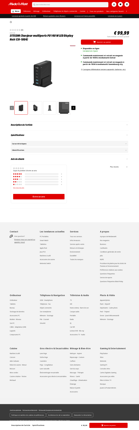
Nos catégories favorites (115, 11)
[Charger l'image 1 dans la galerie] (21, 108)
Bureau (12, 308)
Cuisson (12, 357)
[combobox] (70, 4)
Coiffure (72, 361)
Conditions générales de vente (110, 252)
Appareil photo (105, 300)
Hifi (71, 304)
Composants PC (15, 335)
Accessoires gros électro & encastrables (53, 376)
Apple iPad (43, 248)
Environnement (75, 252)
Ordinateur (46, 11)
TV (71, 300)
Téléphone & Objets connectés (65, 11)
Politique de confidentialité (29, 410)
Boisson (12, 369)
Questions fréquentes (107, 274)
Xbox (101, 357)
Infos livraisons (75, 240)
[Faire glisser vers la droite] (73, 108)
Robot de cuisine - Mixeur (18, 365)
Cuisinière (43, 361)
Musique (103, 384)
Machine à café (15, 353)
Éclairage (73, 384)
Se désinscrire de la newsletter (59, 415)
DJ (70, 323)
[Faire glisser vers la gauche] (12, 108)
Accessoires (74, 392)
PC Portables (44, 236)
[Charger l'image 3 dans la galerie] (49, 108)
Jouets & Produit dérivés (108, 388)
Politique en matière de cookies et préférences (27, 415)
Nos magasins (104, 240)
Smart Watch (44, 240)
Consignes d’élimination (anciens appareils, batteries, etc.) (104, 69)
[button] (15, 11)
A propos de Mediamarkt (108, 236)
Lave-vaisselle (44, 369)
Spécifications (38, 425)
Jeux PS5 (43, 252)
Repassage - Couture (77, 357)
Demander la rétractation (83, 415)
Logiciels (12, 331)
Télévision (27, 11)
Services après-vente (77, 244)
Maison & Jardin (75, 388)
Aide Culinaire (14, 361)
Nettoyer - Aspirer (76, 353)
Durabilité (73, 256)
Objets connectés (46, 308)
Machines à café (45, 256)
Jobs (101, 256)
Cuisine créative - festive (18, 376)
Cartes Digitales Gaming (108, 373)
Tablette (13, 304)
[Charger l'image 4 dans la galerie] (64, 108)
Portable (73, 315)
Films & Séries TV (105, 380)
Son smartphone (45, 312)
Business (103, 244)
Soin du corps (74, 369)
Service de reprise (106, 277)
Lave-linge (43, 353)
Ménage (36, 11)
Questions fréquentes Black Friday (111, 281)
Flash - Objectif (105, 304)
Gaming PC (103, 365)
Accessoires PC (15, 315)
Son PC (12, 323)
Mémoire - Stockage (46, 315)
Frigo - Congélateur (46, 365)
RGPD (102, 259)
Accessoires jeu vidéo (107, 376)
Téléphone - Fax (45, 304)
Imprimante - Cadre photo (108, 308)
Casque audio (74, 312)
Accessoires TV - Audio (77, 335)
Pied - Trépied (104, 312)
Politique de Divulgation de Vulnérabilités (50, 410)
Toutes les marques (76, 259)
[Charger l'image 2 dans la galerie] (35, 108)
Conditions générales (15, 410)
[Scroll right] (126, 11)
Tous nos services (76, 236)
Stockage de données (17, 312)
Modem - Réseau (15, 319)
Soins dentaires (75, 365)
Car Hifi (72, 327)
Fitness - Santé (75, 376)
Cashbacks (103, 248)
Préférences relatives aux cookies (111, 270)
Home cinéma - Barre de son (79, 308)
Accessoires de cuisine (47, 259)
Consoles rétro (105, 369)
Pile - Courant (44, 319)
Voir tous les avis (18, 187)
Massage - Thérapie (77, 373)
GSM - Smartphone (46, 300)
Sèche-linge (44, 357)
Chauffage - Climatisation (78, 380)
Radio (72, 319)
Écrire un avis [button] (39, 196)
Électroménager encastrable (49, 373)
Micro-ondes (14, 373)
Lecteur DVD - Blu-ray (77, 331)
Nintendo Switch (45, 263)
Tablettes (43, 244)
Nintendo (103, 361)
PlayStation (104, 353)
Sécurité (42, 323)
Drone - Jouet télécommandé (109, 315)
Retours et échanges (77, 248)
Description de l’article (20, 425)
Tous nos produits (97, 11)
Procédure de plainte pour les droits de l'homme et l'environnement (113, 264)
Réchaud (13, 380)
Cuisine (82, 11)
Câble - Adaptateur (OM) (18, 327)
